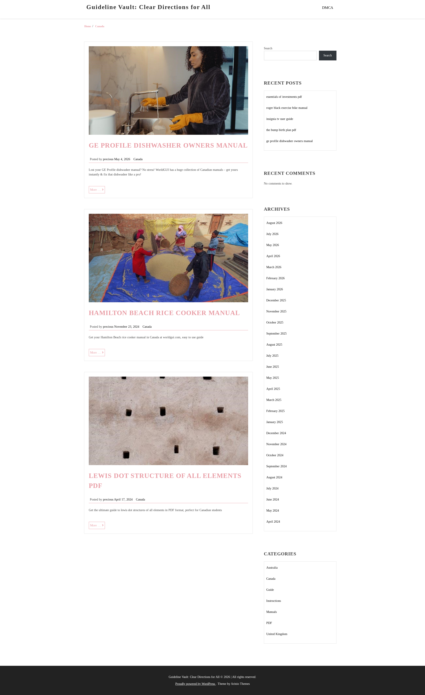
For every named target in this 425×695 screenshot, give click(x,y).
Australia (272, 567)
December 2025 (276, 300)
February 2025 (275, 411)
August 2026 (274, 223)
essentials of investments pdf (284, 96)
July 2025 (272, 355)
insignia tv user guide (279, 119)
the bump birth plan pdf (281, 130)
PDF (269, 623)
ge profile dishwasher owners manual (168, 145)
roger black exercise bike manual (286, 108)
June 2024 (272, 499)
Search (268, 48)
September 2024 (276, 466)
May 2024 (272, 510)
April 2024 (273, 521)
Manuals (271, 612)
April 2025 (273, 389)
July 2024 (272, 488)
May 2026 (272, 245)
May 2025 (272, 377)
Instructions (273, 601)
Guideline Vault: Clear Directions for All (148, 7)
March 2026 (273, 267)
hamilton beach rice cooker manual (164, 312)
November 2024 (276, 444)
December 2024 (276, 433)
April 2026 (273, 256)
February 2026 (275, 278)
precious (108, 159)
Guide (270, 589)
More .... (97, 190)
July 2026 (272, 234)
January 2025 (274, 422)
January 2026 (274, 289)
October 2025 (274, 322)
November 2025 (276, 311)
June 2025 (272, 366)
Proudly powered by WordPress (195, 683)
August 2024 (274, 477)
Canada (138, 159)
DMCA (327, 8)
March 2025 (273, 400)
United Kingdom (276, 634)
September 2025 (276, 333)
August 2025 (274, 344)
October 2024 (274, 455)
